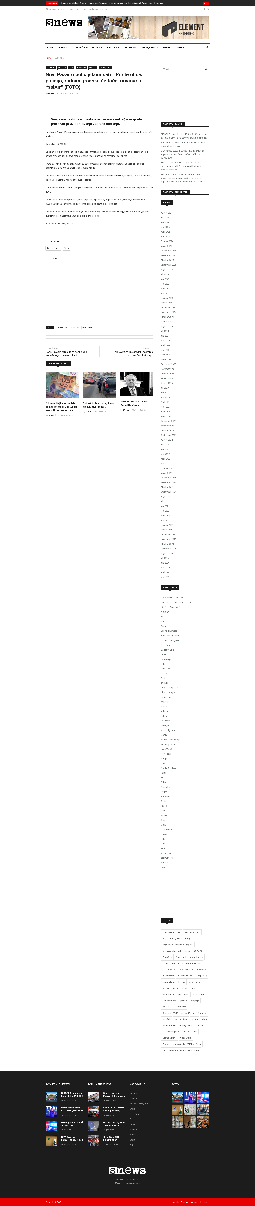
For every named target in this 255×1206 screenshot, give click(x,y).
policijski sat (87, 327)
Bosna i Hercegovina (171, 640)
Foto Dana (166, 668)
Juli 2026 (165, 217)
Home (50, 47)
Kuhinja (164, 711)
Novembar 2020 (168, 539)
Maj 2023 (165, 397)
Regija (164, 801)
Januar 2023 (166, 416)
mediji (176, 988)
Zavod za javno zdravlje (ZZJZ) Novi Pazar (181, 1050)
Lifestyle (129, 47)
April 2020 (165, 572)
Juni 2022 (165, 449)
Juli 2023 (165, 387)
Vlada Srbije (185, 1037)
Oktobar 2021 (167, 487)
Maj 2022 (165, 454)
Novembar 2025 (168, 255)
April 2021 (165, 515)
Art (162, 616)
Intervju (164, 682)
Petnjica (164, 758)
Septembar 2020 (168, 548)
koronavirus (62, 327)
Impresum (81, 9)
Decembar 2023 (168, 364)
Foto (71, 68)
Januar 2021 (166, 529)
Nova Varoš (166, 749)
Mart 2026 (166, 236)
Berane (164, 626)
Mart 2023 (166, 406)
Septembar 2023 (168, 378)
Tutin (163, 839)
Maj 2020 (165, 567)
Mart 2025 (166, 293)
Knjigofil (164, 701)
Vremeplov (166, 853)
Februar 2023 (167, 411)
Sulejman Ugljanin (171, 1031)
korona (181, 982)
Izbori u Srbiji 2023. (170, 692)
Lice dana (165, 720)
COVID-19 (198, 951)
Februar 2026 (167, 241)
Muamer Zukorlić (189, 988)
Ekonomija (166, 659)
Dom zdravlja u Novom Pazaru (189, 957)
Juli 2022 (165, 444)
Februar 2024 (167, 354)
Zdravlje (164, 862)
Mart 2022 (166, 463)
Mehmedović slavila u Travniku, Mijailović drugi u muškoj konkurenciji (184, 144)
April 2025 (165, 288)
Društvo (62, 68)
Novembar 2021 (168, 482)
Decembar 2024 (168, 307)
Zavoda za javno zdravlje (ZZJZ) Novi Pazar (182, 1044)
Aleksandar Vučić (192, 932)
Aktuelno (64, 47)
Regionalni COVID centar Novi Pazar (178, 1013)
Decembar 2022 (168, 420)
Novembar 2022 (168, 425)
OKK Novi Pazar (170, 1000)
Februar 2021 (167, 525)
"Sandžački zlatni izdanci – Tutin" (176, 602)
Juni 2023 (165, 392)
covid (187, 951)
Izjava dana (166, 697)
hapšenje (201, 969)
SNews (51, 93)
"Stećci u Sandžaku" (170, 607)
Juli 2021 (165, 501)
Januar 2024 (166, 359)
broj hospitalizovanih (172, 951)
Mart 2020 (166, 577)
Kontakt (103, 9)
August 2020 (167, 553)
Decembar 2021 (168, 477)
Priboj (163, 782)
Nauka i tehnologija (170, 739)
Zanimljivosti (148, 47)
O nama (70, 9)
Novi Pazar (81, 68)
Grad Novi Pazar (186, 969)
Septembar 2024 (168, 321)
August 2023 (167, 383)
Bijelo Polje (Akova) (170, 635)
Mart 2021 (166, 520)
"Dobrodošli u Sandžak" (172, 597)
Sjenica (164, 815)
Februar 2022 (167, 468)
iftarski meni (168, 975)
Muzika (164, 734)
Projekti (167, 47)
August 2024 (167, 326)
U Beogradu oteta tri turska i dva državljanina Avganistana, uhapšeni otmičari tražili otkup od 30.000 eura (183, 154)
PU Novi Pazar (179, 1006)
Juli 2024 (165, 331)
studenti (199, 1025)
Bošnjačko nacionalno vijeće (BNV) (178, 944)
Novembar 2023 (168, 368)
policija (183, 1000)
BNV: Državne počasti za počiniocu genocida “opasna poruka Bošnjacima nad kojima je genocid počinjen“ (182, 166)
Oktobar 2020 (167, 543)
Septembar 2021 (168, 491)
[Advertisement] (99, 106)
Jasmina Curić (169, 982)
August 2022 (167, 439)
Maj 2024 (165, 340)
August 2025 (167, 269)
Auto (163, 621)
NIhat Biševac (169, 994)
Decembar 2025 (168, 250)
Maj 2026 (165, 227)
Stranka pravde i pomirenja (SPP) (177, 1025)
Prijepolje (165, 786)
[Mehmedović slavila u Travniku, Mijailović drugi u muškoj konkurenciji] (52, 1112)
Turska (164, 834)
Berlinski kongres (169, 630)
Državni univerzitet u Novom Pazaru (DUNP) (182, 963)
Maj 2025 (165, 283)
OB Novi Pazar (198, 994)
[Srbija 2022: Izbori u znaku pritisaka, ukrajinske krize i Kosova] (94, 1112)
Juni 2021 (165, 506)
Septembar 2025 (168, 264)
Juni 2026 (165, 222)
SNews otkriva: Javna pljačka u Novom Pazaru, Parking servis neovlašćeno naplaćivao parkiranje (117, 3)
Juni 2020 (165, 562)
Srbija (163, 824)
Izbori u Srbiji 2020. (170, 687)
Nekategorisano (168, 744)
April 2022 (165, 458)
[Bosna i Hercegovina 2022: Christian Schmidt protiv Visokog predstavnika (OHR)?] (94, 1126)
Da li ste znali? (168, 649)
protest (166, 1006)
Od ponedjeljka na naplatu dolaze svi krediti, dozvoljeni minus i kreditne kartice (62, 407)
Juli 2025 (165, 274)
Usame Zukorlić (169, 1037)
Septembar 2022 (168, 435)
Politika (164, 772)
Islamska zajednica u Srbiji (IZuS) (192, 975)
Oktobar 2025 (167, 260)
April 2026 (165, 231)
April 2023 (165, 402)
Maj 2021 (165, 510)
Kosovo (166, 988)
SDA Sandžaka (180, 1019)
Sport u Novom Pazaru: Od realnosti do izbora (114, 1096)
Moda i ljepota (168, 730)
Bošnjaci (188, 938)
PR (162, 777)
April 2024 (165, 345)
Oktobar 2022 (167, 430)
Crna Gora (165, 645)
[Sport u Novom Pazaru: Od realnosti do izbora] (94, 1097)
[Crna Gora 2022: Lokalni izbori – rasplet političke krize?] (94, 1141)
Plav (163, 763)
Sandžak (81, 47)
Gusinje (164, 678)
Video (163, 848)
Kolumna (165, 706)
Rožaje (164, 805)
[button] (204, 3)
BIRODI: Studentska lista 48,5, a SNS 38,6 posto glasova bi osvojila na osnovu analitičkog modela (184, 136)
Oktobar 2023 (167, 373)
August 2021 (167, 496)
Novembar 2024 (168, 312)
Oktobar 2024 (167, 316)
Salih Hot (202, 1013)
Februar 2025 (167, 298)
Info (179, 47)
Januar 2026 (166, 245)
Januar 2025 (166, 302)
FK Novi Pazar (169, 969)
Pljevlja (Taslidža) (169, 768)
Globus (96, 47)
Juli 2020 (165, 558)
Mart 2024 (166, 350)
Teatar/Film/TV (168, 829)
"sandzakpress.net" (172, 932)
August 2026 (167, 212)
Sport (163, 820)
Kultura (112, 47)
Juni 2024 (165, 335)
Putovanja (165, 796)
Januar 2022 (166, 473)
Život (163, 867)
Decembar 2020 (168, 534)
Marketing (93, 9)
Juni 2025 (165, 279)
